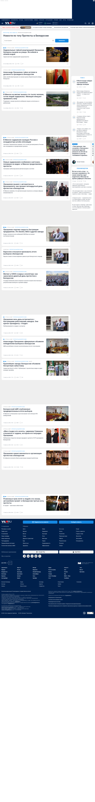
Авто (24, 529)
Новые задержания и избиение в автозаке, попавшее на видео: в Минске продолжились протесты (22, 164)
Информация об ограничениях (54, 597)
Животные (26, 543)
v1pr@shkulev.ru (68, 595)
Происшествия (63, 536)
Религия (61, 543)
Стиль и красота (80, 531)
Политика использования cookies (55, 599)
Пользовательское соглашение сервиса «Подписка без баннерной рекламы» (64, 603)
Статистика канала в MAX (8, 545)
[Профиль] (92, 23)
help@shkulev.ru (11, 603)
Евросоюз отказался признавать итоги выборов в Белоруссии (20, 253)
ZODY (60, 19)
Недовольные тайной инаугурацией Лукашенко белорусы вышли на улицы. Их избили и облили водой (23, 52)
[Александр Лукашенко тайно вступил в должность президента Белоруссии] (57, 76)
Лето (43, 536)
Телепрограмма (28, 19)
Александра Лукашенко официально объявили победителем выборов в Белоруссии (23, 342)
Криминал (45, 531)
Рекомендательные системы (54, 601)
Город (24, 536)
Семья (61, 545)
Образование (45, 545)
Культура (44, 533)
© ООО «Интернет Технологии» (25, 613)
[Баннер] (25, 27)
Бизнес (25, 531)
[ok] (32, 556)
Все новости (13, 32)
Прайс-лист (4, 531)
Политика (61, 533)
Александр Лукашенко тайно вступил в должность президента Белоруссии (20, 73)
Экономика (79, 538)
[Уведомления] (89, 23)
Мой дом (44, 538)
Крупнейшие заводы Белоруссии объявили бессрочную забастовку (21, 365)
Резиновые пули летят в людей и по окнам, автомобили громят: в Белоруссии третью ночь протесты (23, 501)
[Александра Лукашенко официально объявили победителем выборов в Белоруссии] (57, 346)
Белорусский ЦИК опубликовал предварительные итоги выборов (17, 410)
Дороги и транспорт (28, 538)
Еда (24, 541)
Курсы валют (49, 19)
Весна (24, 533)
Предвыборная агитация (7, 543)
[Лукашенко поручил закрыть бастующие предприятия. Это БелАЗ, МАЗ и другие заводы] (57, 234)
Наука (43, 541)
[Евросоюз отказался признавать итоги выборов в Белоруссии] (57, 256)
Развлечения (62, 541)
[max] (35, 556)
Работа (61, 538)
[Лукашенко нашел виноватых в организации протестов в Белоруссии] (57, 457)
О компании (4, 533)
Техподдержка (5, 541)
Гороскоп (41, 19)
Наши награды (5, 536)
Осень (60, 531)
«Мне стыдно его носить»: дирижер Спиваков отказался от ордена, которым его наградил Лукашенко (23, 433)
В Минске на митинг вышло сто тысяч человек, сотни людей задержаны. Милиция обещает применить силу (23, 96)
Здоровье (25, 545)
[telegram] (24, 556)
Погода (21, 19)
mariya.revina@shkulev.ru (6, 609)
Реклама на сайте (6, 529)
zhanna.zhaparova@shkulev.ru (7, 607)
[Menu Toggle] (2, 23)
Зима (43, 529)
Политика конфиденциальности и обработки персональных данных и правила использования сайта (69, 605)
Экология (78, 536)
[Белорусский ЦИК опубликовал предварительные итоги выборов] (57, 413)
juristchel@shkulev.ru (35, 602)
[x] (39, 556)
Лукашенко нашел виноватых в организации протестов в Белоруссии (22, 454)
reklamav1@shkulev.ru (77, 591)
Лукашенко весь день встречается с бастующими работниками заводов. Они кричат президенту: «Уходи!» (20, 321)
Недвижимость (5, 19)
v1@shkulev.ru (17, 601)
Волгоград (6, 32)
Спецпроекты (79, 541)
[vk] (28, 556)
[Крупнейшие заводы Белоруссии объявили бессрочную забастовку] (57, 368)
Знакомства (14, 19)
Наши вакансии (5, 538)
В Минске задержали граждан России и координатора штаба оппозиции (20, 141)
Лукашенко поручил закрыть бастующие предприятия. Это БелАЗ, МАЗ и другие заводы (23, 231)
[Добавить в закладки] (68, 64)
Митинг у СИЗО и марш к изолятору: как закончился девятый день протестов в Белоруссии (20, 276)
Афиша (36, 19)
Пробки (56, 19)
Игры (64, 19)
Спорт (77, 529)
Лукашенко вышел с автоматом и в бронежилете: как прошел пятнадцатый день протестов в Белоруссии (22, 186)
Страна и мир (79, 533)
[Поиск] (85, 23)
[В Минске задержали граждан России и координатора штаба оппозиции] (57, 144)
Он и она (61, 529)
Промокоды (70, 19)
